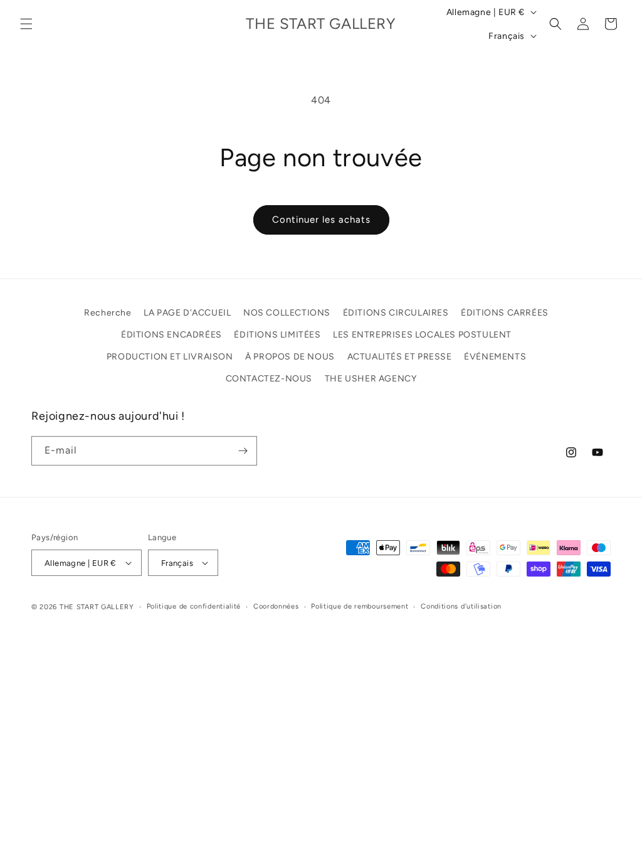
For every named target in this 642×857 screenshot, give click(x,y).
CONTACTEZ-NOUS (269, 378)
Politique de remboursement (359, 606)
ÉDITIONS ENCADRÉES (171, 334)
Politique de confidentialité (194, 606)
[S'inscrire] (242, 451)
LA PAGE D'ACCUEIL (187, 312)
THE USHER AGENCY (371, 378)
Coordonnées (276, 606)
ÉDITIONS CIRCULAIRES (396, 312)
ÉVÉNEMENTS (495, 356)
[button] (26, 24)
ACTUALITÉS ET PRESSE (399, 356)
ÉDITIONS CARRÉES (505, 312)
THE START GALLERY (97, 607)
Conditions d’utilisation (461, 606)
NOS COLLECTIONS (286, 312)
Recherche (107, 312)
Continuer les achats (321, 219)
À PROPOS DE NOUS (290, 356)
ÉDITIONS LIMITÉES (277, 334)
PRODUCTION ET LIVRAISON (170, 356)
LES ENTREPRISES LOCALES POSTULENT (422, 334)
